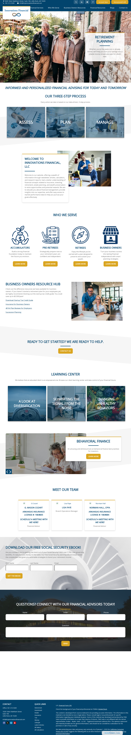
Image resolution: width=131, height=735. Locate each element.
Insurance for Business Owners (18, 304)
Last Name (34, 563)
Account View (103, 2)
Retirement (38, 708)
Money (37, 720)
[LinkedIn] (81, 2)
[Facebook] (93, 2)
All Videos (38, 727)
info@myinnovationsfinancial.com (31, 3)
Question (65, 625)
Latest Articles (39, 725)
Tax (36, 718)
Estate (37, 713)
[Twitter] (76, 2)
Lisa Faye (66, 507)
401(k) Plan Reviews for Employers (19, 308)
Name (25, 612)
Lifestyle (37, 722)
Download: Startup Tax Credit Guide (19, 300)
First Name (10, 563)
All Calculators (39, 730)
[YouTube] (87, 2)
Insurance (38, 715)
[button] (21, 8)
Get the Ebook (14, 576)
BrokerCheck (102, 709)
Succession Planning (13, 312)
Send (65, 643)
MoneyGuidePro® (120, 2)
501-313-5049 (9, 3)
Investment (38, 710)
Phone (106, 612)
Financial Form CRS (65, 705)
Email (56, 563)
